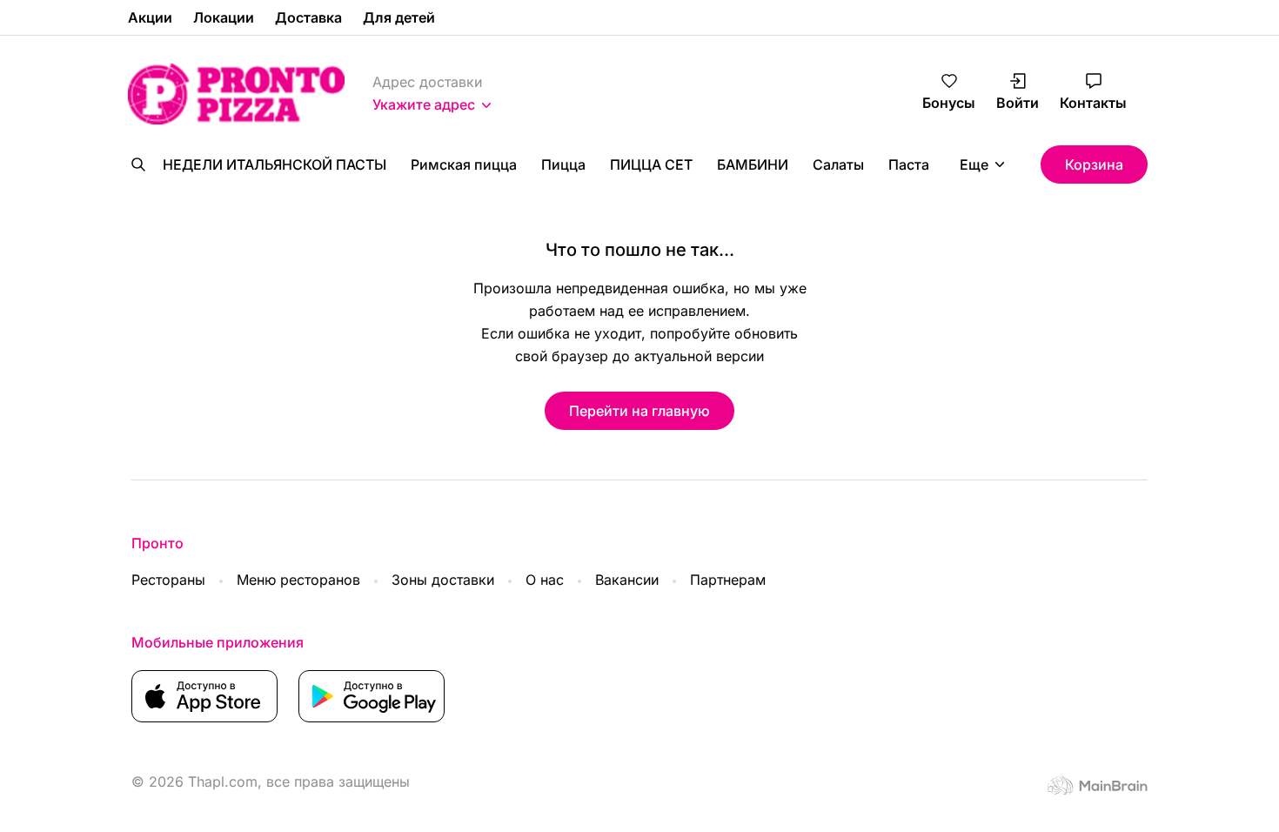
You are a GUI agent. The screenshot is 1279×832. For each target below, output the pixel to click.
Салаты (838, 164)
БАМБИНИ (752, 164)
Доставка (308, 17)
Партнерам (728, 579)
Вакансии (627, 579)
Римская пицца (464, 164)
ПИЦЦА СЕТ (651, 164)
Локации (223, 17)
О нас (545, 579)
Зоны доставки (443, 579)
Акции (150, 17)
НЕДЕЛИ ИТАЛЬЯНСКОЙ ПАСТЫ (274, 164)
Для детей (399, 17)
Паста (908, 164)
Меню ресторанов (298, 579)
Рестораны (168, 579)
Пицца (563, 164)
